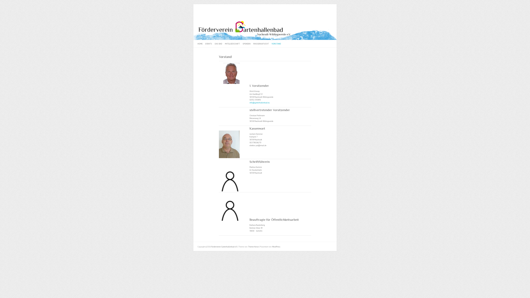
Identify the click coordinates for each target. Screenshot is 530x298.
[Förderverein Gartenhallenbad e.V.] (265, 20)
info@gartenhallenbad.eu (260, 103)
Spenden (247, 43)
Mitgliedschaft (232, 43)
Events (208, 43)
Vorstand (276, 43)
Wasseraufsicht (261, 43)
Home (200, 43)
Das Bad (218, 43)
